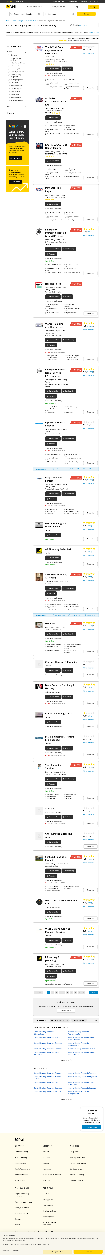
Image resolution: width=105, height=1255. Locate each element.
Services (19, 1145)
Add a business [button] (66, 1011)
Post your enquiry (58, 7)
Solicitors (46, 1180)
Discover (47, 1145)
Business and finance (78, 1163)
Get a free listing (72, 2)
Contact (18, 1219)
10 (83, 993)
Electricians (47, 1169)
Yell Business (19, 2)
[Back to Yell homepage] (11, 6)
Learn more (15, 182)
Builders (46, 1152)
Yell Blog (74, 1145)
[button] (39, 14)
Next (93, 993)
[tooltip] (73, 14)
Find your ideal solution (24, 1202)
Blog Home (74, 1152)
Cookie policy (48, 1205)
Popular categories (33, 7)
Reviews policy (48, 1217)
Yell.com (9, 2)
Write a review (88, 53)
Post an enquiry (21, 1157)
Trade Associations (22, 1169)
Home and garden (77, 1180)
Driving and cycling (77, 1169)
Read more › (94, 32)
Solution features (22, 1213)
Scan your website (22, 1208)
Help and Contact (21, 1174)
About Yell (46, 1194)
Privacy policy (48, 1199)
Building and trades (77, 1157)
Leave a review (20, 1163)
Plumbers (46, 1157)
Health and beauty (77, 1174)
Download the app (58, 2)
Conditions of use (49, 1211)
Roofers (46, 1163)
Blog (76, 7)
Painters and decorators (52, 1174)
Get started (15, 158)
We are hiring (20, 1180)
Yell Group (48, 1187)
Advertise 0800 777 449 (89, 2)
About (17, 1225)
